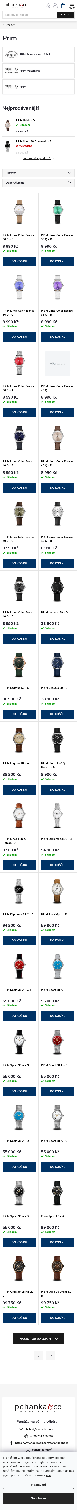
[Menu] (72, 5)
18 (50, 1355)
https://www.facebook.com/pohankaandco (41, 1443)
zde (48, 1475)
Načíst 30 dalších (35, 1339)
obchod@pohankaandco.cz (42, 1429)
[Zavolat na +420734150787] (48, 5)
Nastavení (38, 1485)
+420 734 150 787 (41, 1436)
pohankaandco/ (42, 1450)
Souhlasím (38, 1498)
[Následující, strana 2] (38, 1355)
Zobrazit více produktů (37, 158)
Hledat (65, 14)
